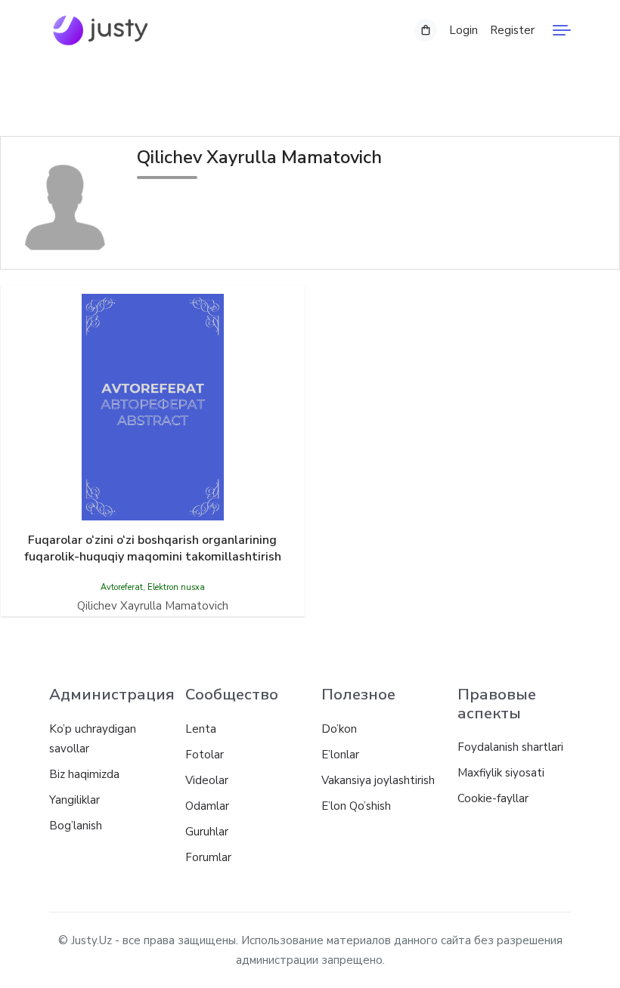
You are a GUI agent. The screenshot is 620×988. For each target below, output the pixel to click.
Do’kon (339, 728)
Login (463, 30)
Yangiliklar (74, 799)
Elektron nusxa (176, 587)
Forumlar (208, 857)
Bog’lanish (75, 825)
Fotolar (204, 754)
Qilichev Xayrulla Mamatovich (152, 605)
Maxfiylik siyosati (500, 772)
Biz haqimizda (84, 774)
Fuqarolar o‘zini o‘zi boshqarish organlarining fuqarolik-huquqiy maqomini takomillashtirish (152, 548)
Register (512, 30)
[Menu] (562, 30)
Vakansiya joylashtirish (378, 780)
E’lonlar (340, 754)
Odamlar (207, 806)
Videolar (206, 780)
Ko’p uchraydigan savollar (92, 738)
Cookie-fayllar (493, 798)
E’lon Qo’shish (356, 806)
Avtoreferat (122, 587)
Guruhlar (206, 831)
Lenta (200, 728)
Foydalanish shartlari (510, 747)
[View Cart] (425, 30)
